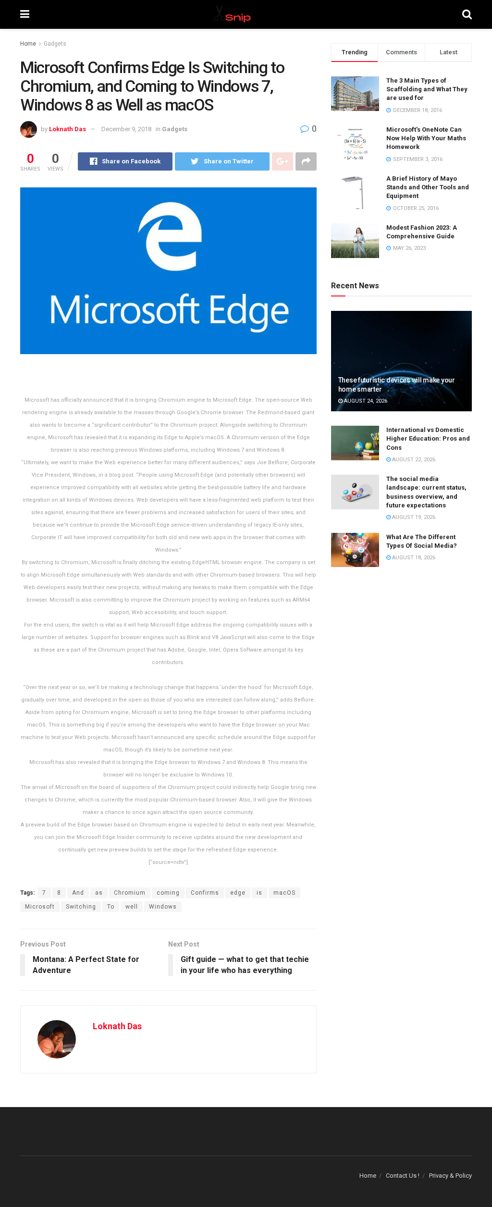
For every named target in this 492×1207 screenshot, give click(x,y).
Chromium (130, 892)
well (131, 906)
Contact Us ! (402, 1175)
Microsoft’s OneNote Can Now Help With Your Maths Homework (426, 138)
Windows (163, 906)
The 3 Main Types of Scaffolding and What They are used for (426, 89)
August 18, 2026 (413, 557)
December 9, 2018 (126, 129)
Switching (81, 906)
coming (168, 892)
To (110, 906)
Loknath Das (67, 129)
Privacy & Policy (450, 1175)
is (259, 892)
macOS (284, 892)
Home (28, 43)
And (78, 892)
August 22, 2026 (413, 459)
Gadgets (55, 43)
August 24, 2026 (365, 401)
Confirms (205, 892)
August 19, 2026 (413, 517)
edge (238, 892)
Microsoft (40, 906)
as (99, 892)
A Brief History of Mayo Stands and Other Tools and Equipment (427, 187)
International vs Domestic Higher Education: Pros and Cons (428, 438)
